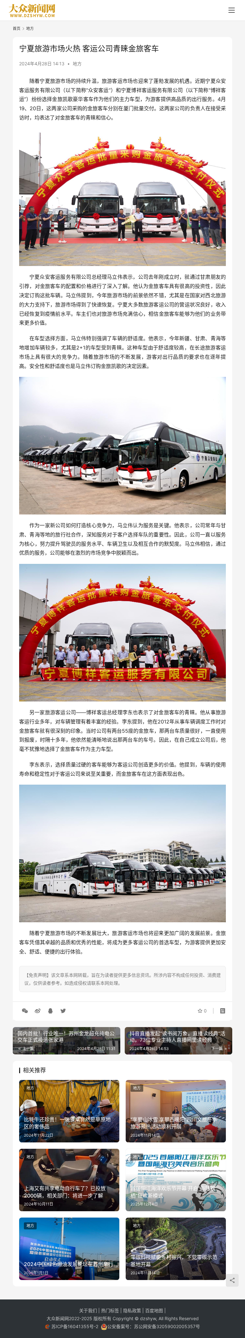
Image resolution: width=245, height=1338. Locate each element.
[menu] (231, 10)
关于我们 (88, 1310)
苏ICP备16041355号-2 (75, 1326)
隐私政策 (132, 1310)
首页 (16, 28)
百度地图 (154, 1310)
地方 (77, 63)
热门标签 (110, 1310)
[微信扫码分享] (25, 1011)
